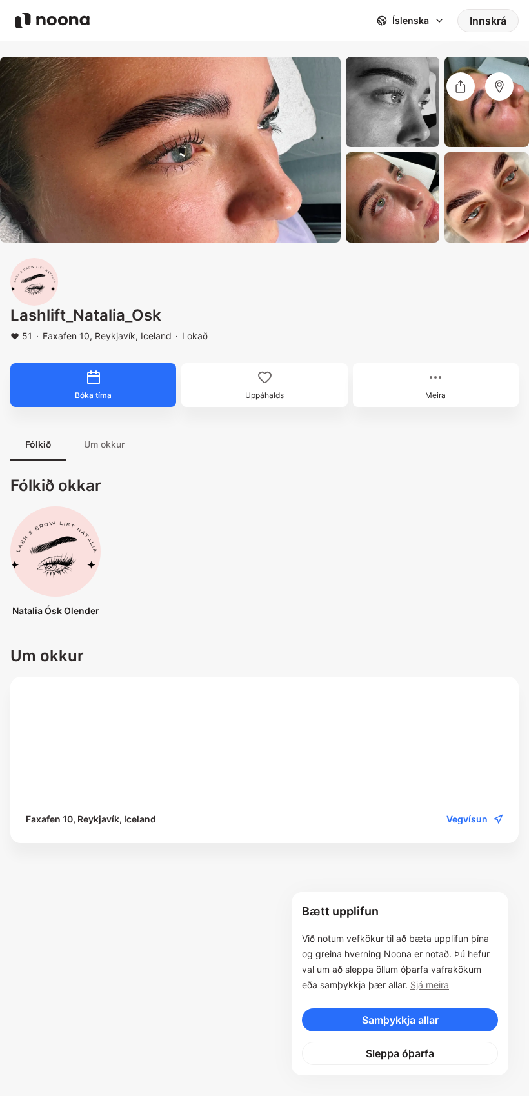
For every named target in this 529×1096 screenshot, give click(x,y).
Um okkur (104, 444)
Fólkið (38, 444)
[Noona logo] (52, 20)
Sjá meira (429, 984)
